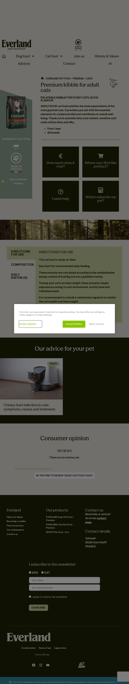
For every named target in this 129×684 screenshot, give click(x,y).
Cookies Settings (27, 324)
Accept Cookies (74, 324)
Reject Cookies (96, 324)
